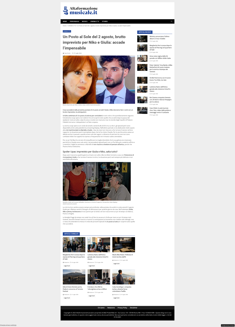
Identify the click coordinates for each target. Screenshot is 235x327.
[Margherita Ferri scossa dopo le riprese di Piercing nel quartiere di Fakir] (74, 244)
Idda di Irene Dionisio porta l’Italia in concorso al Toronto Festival (73, 289)
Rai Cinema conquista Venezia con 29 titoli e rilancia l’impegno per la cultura (160, 99)
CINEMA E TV (94, 21)
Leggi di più (67, 266)
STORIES (105, 21)
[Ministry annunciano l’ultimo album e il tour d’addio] (142, 38)
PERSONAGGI (74, 21)
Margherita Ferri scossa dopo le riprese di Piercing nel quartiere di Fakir (74, 257)
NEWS (65, 21)
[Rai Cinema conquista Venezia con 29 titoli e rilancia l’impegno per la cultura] (142, 99)
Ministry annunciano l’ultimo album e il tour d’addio (159, 37)
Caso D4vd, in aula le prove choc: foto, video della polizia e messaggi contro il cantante (160, 110)
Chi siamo (101, 308)
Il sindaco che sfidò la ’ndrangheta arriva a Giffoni (97, 288)
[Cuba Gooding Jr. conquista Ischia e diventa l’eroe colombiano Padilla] (123, 276)
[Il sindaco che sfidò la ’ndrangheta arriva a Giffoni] (99, 276)
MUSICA (84, 21)
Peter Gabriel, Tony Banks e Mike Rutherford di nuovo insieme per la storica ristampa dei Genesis (161, 68)
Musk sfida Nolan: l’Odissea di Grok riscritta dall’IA (122, 256)
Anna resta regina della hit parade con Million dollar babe (160, 57)
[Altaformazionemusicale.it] (81, 11)
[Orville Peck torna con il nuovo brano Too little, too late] (142, 80)
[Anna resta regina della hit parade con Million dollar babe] (142, 58)
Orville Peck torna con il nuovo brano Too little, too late (160, 79)
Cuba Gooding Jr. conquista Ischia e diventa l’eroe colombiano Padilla (121, 289)
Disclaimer (133, 308)
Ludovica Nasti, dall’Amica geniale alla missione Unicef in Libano (98, 257)
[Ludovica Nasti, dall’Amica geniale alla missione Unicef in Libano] (99, 244)
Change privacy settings (228, 325)
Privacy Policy (122, 308)
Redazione (111, 308)
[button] (171, 21)
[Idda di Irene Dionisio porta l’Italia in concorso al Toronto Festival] (74, 276)
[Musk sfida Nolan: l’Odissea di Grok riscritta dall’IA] (123, 244)
